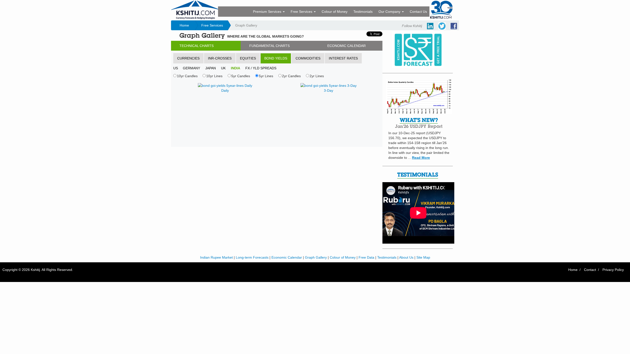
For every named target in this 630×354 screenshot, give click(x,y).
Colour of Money (334, 12)
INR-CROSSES (220, 58)
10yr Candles (187, 76)
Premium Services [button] (267, 12)
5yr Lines (266, 76)
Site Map (423, 257)
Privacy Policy (613, 270)
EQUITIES (248, 58)
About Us (406, 257)
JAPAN (210, 68)
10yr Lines (214, 76)
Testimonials (363, 12)
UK (223, 68)
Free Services (212, 25)
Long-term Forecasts (252, 257)
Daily (225, 90)
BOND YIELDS (275, 58)
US (175, 68)
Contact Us (418, 12)
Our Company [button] (389, 12)
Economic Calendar (286, 257)
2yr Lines (317, 76)
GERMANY (191, 68)
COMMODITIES (308, 58)
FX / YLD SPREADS (260, 68)
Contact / (591, 270)
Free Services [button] (302, 12)
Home (184, 25)
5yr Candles (240, 76)
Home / (574, 270)
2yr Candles (291, 76)
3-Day (328, 90)
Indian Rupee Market (216, 257)
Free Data (366, 257)
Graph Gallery (316, 257)
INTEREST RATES (343, 58)
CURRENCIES (188, 58)
